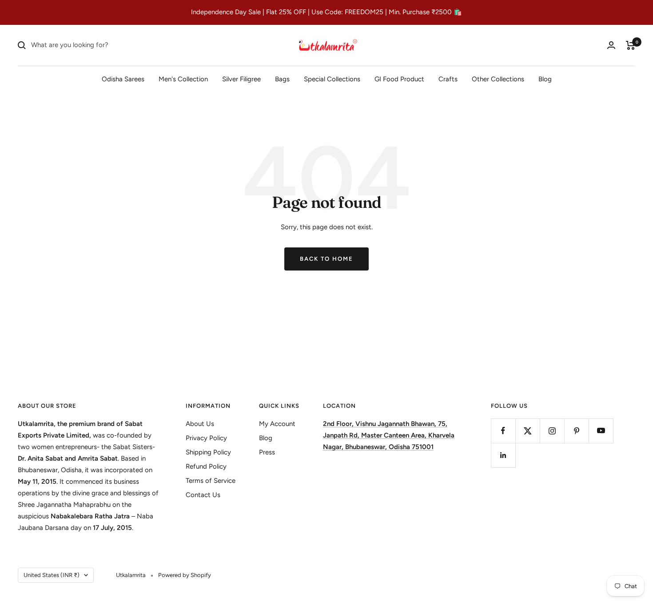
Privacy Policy (206, 438)
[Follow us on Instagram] (552, 430)
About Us (200, 424)
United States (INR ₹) (52, 575)
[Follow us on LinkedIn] (503, 455)
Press (267, 452)
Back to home (326, 258)
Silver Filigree (241, 79)
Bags (282, 79)
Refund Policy (206, 466)
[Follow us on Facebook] (503, 430)
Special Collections (332, 79)
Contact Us (203, 495)
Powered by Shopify (184, 575)
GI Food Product (399, 79)
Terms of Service (210, 481)
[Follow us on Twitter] (527, 430)
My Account (277, 424)
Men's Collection (183, 79)
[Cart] (630, 45)
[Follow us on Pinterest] (576, 430)
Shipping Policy (208, 452)
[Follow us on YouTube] (601, 430)
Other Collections (498, 79)
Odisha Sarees (123, 79)
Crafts (448, 79)
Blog (545, 79)
